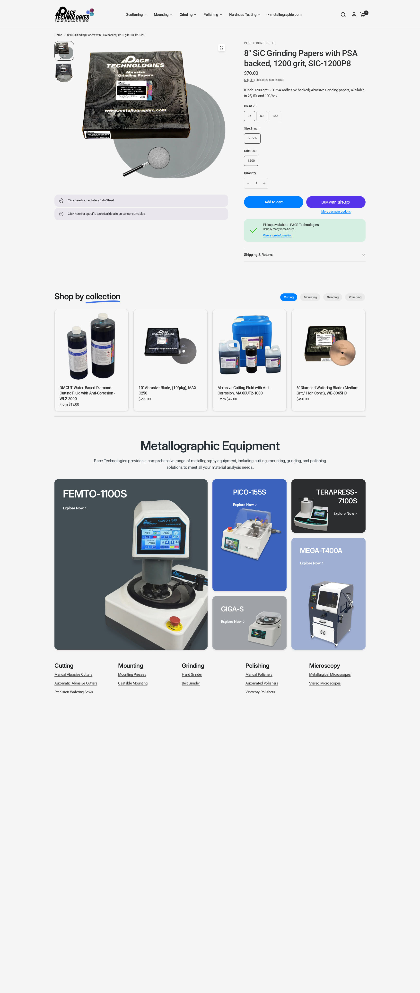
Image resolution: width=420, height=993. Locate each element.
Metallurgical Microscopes (330, 674)
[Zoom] (221, 47)
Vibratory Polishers (260, 692)
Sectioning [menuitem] (134, 14)
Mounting (310, 297)
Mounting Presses (132, 674)
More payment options (336, 211)
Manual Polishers (258, 674)
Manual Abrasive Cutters (73, 674)
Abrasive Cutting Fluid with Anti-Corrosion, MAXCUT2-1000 (244, 390)
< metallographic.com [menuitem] (285, 14)
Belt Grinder (191, 683)
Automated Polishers (261, 683)
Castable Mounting (132, 683)
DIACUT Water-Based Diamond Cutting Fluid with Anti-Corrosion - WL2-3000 (87, 393)
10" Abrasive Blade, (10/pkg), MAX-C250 (168, 390)
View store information (277, 235)
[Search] (343, 14)
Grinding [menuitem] (186, 14)
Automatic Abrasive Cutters (75, 683)
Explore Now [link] (73, 508)
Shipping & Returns (258, 255)
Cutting (289, 297)
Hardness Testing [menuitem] (243, 14)
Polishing (355, 297)
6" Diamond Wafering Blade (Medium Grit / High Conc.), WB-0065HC (328, 390)
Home (58, 35)
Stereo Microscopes (325, 683)
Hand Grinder (192, 674)
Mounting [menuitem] (161, 14)
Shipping (249, 80)
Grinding (333, 297)
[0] (361, 14)
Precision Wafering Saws (73, 692)
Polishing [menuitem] (210, 14)
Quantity (250, 173)
